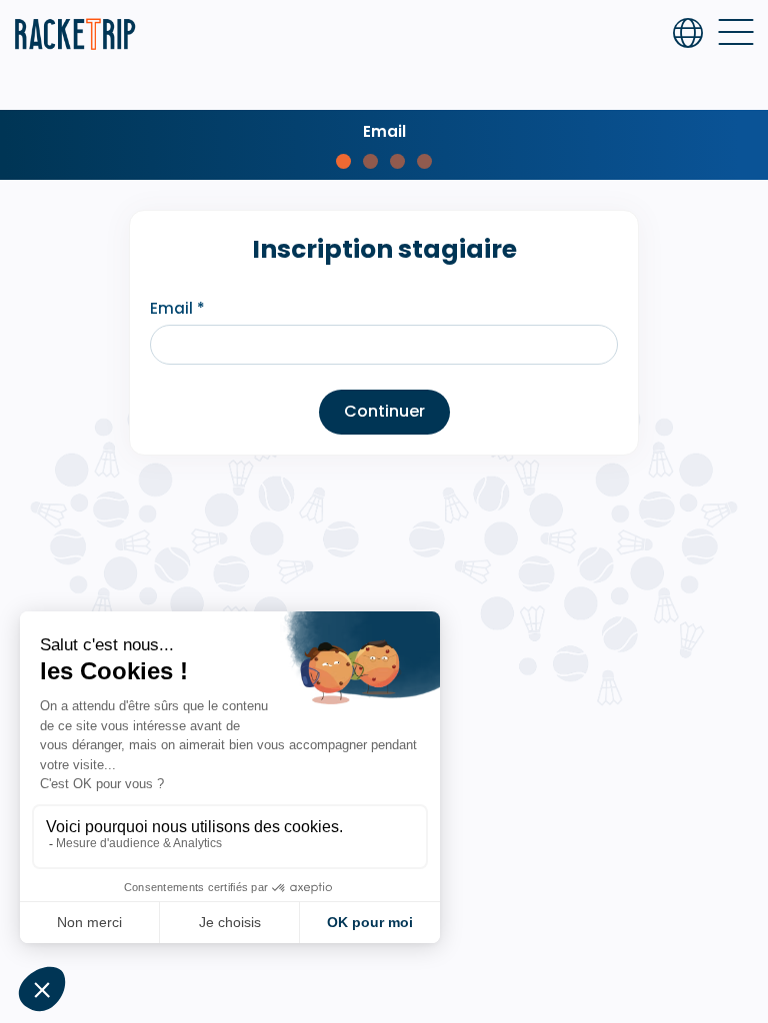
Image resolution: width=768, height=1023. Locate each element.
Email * (177, 308)
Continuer (384, 411)
